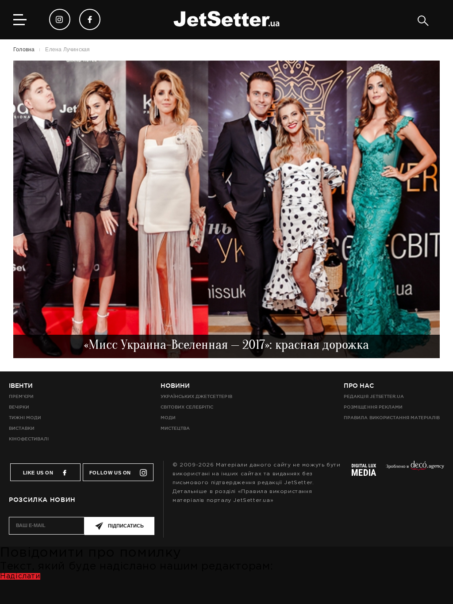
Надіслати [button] (20, 576)
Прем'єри (21, 396)
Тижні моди (25, 417)
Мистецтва (175, 428)
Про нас (359, 385)
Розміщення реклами (373, 407)
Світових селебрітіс (187, 407)
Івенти (21, 385)
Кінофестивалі (29, 438)
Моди (168, 417)
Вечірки (19, 407)
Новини (175, 385)
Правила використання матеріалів (392, 417)
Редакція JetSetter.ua (373, 396)
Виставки (22, 428)
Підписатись (126, 525)
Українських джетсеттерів (196, 396)
